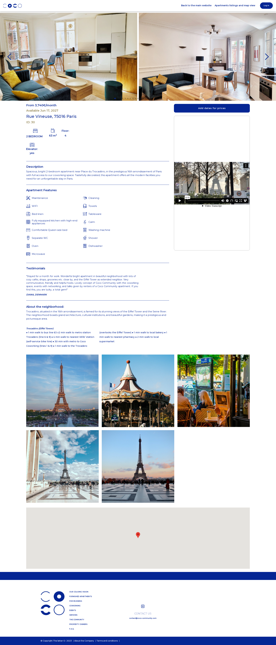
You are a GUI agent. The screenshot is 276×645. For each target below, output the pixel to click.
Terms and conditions (107, 641)
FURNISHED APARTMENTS (80, 597)
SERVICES (73, 615)
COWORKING (74, 606)
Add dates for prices (212, 108)
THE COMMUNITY (76, 620)
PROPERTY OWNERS (78, 624)
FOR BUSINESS (75, 601)
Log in (266, 5)
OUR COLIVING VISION (78, 592)
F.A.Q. (71, 629)
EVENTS (72, 610)
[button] (115, 98)
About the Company (84, 641)
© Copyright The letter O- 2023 (56, 641)
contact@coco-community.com (143, 618)
